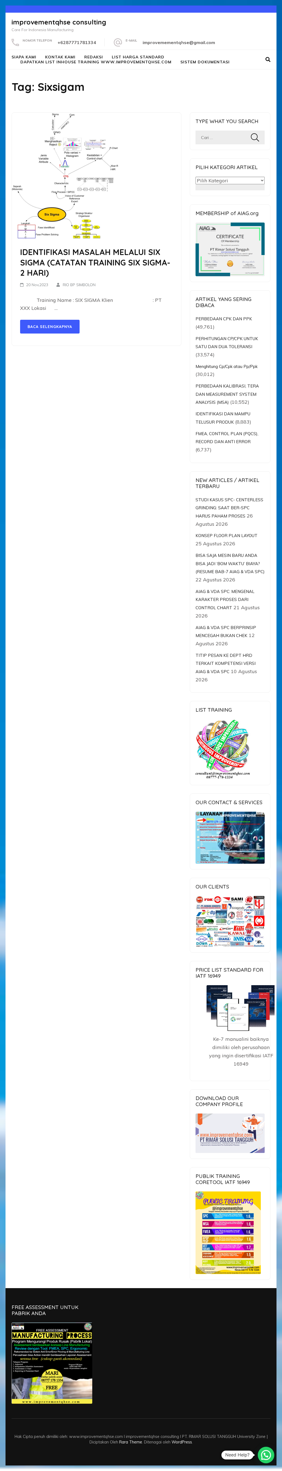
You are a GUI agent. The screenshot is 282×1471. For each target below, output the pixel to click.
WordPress (182, 1442)
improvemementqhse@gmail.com (179, 42)
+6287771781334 (77, 42)
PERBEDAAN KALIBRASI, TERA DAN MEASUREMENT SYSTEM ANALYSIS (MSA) (227, 394)
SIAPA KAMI (24, 57)
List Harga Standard (138, 57)
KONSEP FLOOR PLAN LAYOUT (226, 535)
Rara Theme (130, 1442)
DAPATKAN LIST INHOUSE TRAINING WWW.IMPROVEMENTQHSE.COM (96, 61)
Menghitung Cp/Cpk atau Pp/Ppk (226, 366)
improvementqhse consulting (59, 22)
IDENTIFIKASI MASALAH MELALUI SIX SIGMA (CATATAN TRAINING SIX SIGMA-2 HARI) (95, 262)
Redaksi (93, 57)
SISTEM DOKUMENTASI (205, 61)
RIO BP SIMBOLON (79, 284)
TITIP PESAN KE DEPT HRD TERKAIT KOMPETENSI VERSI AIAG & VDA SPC (226, 663)
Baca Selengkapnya (50, 326)
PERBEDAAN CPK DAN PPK (224, 318)
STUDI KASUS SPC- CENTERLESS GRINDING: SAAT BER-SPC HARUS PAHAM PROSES (229, 508)
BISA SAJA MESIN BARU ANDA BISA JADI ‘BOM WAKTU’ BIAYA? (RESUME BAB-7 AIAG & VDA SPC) (230, 563)
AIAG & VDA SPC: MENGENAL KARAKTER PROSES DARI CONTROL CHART (225, 599)
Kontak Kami (60, 57)
